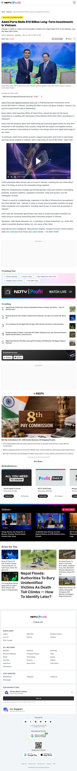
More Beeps (38, 461)
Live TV (6, 637)
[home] (13, 2)
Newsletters (7, 677)
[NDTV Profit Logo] (38, 616)
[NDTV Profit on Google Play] (30, 754)
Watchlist (30, 634)
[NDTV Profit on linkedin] (40, 722)
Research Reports (9, 654)
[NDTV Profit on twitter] (30, 722)
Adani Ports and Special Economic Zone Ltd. (19, 103)
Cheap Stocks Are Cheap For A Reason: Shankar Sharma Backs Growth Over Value (14, 534)
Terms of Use (32, 764)
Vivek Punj (10, 35)
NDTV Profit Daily (44, 489)
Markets (6, 650)
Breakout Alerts (56, 634)
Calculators (7, 666)
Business (18, 35)
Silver (20, 232)
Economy (53, 650)
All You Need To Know (12, 489)
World (5, 657)
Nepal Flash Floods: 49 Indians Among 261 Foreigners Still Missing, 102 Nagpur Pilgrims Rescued (67, 592)
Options (53, 637)
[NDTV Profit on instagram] (35, 722)
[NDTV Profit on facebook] (25, 722)
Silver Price (31, 663)
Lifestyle (6, 660)
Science (30, 660)
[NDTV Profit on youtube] (46, 722)
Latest (34, 232)
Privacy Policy (41, 764)
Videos (52, 660)
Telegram (30, 677)
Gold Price (7, 663)
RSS (54, 764)
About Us (24, 764)
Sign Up (38, 698)
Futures (29, 637)
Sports (52, 657)
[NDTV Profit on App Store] (46, 754)
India (52, 654)
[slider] (38, 174)
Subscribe (8, 496)
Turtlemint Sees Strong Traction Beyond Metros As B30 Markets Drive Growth (50, 534)
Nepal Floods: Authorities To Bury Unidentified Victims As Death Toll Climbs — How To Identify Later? (38, 585)
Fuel (7, 232)
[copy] (74, 39)
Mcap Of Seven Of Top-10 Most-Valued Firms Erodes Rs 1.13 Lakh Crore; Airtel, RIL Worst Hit (9, 565)
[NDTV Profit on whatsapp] (51, 722)
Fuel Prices (54, 663)
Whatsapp (6, 680)
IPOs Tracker (7, 640)
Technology (31, 657)
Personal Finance (60, 229)
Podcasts (53, 677)
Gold (12, 232)
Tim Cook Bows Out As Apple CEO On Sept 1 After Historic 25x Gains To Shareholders (10, 586)
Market (35, 229)
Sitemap (49, 764)
